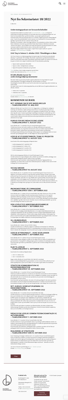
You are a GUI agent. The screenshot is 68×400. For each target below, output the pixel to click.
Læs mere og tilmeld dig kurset (17, 95)
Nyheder (16, 14)
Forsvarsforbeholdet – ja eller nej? (38, 32)
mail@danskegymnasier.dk (27, 388)
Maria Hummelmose (22, 96)
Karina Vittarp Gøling (19, 348)
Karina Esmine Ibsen (31, 72)
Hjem (12, 14)
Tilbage (16, 356)
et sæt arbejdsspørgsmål (21, 50)
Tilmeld (12, 70)
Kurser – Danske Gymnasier (35, 346)
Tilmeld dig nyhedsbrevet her (41, 393)
